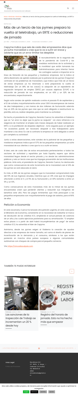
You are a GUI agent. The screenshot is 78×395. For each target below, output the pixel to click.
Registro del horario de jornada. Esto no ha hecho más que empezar (56, 318)
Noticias (12, 17)
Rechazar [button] (34, 392)
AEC (7, 41)
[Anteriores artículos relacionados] (67, 271)
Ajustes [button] (52, 392)
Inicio (6, 17)
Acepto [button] (26, 392)
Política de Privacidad (13, 366)
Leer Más (43, 392)
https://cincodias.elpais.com (20, 246)
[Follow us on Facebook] (4, 2)
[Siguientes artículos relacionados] (72, 271)
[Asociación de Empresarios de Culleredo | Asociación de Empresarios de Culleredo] (8, 7)
